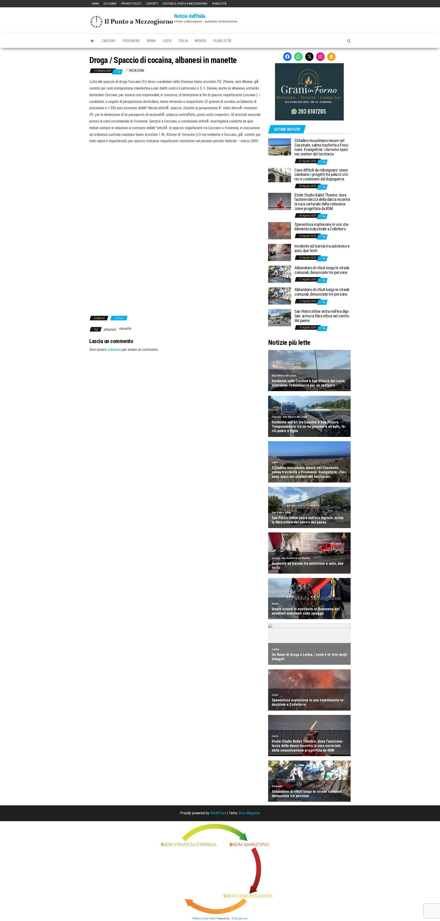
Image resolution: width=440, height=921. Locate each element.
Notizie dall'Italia (189, 16)
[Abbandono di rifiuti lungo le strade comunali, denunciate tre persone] (279, 274)
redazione (136, 70)
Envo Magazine (249, 813)
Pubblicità (219, 3)
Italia (183, 41)
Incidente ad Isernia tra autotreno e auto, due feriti (322, 248)
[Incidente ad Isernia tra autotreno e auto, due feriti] (279, 252)
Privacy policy (131, 3)
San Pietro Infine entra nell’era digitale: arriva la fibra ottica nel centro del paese (321, 316)
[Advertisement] (175, 175)
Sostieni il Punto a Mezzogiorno (185, 3)
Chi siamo (110, 3)
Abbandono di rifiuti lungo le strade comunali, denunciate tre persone (321, 270)
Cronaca (119, 318)
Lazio (166, 41)
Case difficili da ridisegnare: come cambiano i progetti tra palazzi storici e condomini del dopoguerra (321, 175)
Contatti (152, 3)
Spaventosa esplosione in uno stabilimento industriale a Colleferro (321, 226)
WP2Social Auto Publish (204, 918)
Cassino (109, 41)
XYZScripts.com (240, 918)
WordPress (218, 813)
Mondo (200, 41)
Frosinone (131, 41)
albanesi (109, 329)
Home (95, 3)
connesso (114, 349)
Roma (151, 41)
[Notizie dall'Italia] (92, 41)
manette (125, 328)
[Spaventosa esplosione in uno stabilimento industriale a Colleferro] (279, 230)
